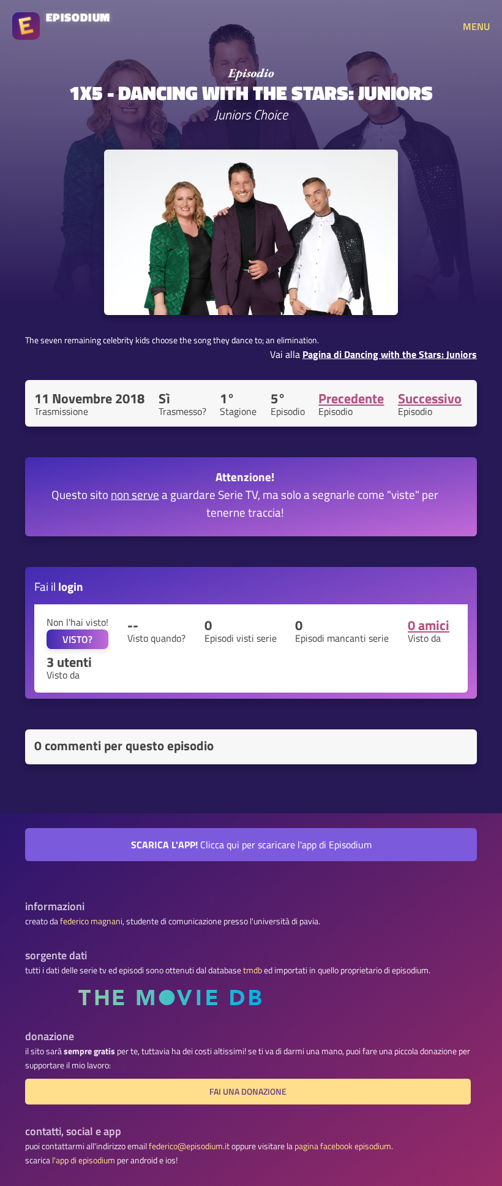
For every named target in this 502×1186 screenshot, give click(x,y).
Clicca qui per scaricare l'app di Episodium (251, 844)
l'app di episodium (83, 1160)
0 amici (428, 625)
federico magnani (91, 921)
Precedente (351, 398)
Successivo (430, 398)
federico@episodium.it (189, 1146)
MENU (476, 26)
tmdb (252, 970)
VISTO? (77, 639)
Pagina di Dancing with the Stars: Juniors (389, 354)
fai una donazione (248, 1091)
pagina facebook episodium (342, 1146)
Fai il (58, 586)
